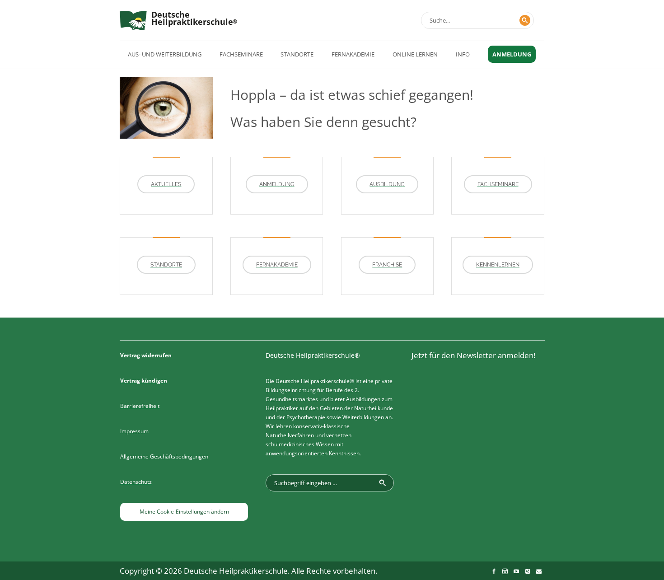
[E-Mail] (538, 571)
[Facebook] (493, 571)
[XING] (527, 571)
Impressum (134, 431)
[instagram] (505, 571)
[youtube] (516, 571)
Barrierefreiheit (139, 406)
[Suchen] (524, 20)
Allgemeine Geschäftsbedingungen (164, 456)
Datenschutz (136, 482)
